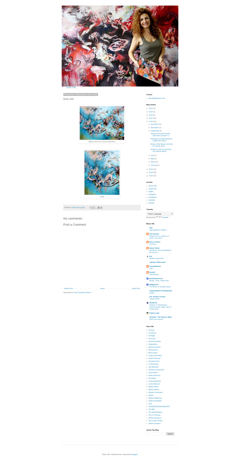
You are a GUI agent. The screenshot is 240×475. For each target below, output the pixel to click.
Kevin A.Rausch (154, 375)
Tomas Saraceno (154, 418)
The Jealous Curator (157, 297)
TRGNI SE (153, 303)
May (152, 159)
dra (150, 256)
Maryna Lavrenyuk (155, 392)
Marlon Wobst (153, 390)
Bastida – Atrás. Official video (159, 280)
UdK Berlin (152, 197)
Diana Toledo (154, 248)
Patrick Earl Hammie (156, 319)
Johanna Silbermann (157, 262)
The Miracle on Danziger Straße (160, 287)
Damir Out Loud (154, 358)
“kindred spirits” (154, 299)
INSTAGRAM (153, 274)
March (153, 162)
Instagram (152, 194)
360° (151, 228)
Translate (164, 217)
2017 (151, 118)
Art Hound (152, 333)
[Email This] (90, 207)
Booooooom (153, 350)
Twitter (150, 192)
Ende (151, 268)
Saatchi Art (152, 189)
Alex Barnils (154, 234)
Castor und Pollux (155, 356)
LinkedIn (151, 200)
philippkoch (153, 285)
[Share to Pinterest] (101, 207)
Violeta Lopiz (154, 313)
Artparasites (153, 344)
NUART (152, 272)
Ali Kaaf (151, 330)
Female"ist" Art (153, 361)
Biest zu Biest (154, 242)
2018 (151, 115)
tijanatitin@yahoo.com (156, 98)
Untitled (151, 293)
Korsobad (152, 378)
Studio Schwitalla (155, 401)
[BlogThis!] (93, 207)
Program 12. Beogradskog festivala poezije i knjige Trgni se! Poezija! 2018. (160, 307)
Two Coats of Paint (155, 421)
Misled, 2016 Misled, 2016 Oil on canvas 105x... (162, 145)
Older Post (136, 288)
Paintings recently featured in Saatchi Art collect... (161, 140)
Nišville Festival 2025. (156, 258)
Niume (150, 395)
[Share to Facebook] (98, 207)
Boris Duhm (152, 353)
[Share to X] (96, 207)
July (152, 155)
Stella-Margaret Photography (160, 291)
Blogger (135, 454)
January (154, 165)
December (155, 124)
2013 (151, 176)
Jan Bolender (153, 367)
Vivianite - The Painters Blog (160, 317)
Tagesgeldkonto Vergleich (158, 230)
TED (150, 404)
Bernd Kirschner (154, 347)
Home (102, 288)
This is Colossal (154, 415)
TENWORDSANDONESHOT (159, 407)
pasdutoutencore (156, 279)
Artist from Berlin (154, 341)
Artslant (151, 203)
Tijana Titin (152, 186)
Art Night (151, 336)
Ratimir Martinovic (155, 398)
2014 (151, 172)
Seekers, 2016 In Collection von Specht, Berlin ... (161, 150)
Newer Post (68, 288)
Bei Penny (152, 244)
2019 (151, 112)
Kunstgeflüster (155, 266)
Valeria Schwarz (154, 423)
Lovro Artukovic (154, 384)
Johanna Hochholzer (156, 370)
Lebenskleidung (154, 381)
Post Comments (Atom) (82, 293)
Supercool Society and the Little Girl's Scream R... (160, 134)
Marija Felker (153, 387)
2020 (151, 108)
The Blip (151, 409)
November (155, 128)
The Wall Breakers (155, 412)
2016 (151, 121)
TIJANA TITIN (71, 88)
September (155, 131)
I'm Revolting (153, 364)
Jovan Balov (153, 373)
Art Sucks (152, 339)
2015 (151, 169)
